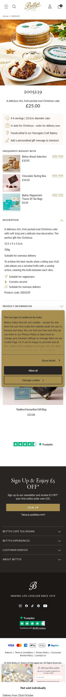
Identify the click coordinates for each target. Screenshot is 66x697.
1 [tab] (33, 80)
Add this (57, 156)
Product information (17, 306)
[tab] (33, 220)
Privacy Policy (47, 350)
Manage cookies (31, 380)
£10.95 (26, 160)
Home (5, 16)
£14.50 (26, 180)
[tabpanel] (33, 52)
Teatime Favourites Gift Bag (31, 409)
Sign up (33, 507)
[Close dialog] (62, 666)
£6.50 (25, 202)
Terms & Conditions (24, 652)
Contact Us (41, 655)
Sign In (50, 6)
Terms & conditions (31, 514)
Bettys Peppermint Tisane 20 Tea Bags (32, 197)
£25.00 (31, 414)
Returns (8, 652)
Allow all (33, 370)
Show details (48, 360)
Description (11, 220)
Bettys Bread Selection (34, 156)
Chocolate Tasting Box (34, 176)
